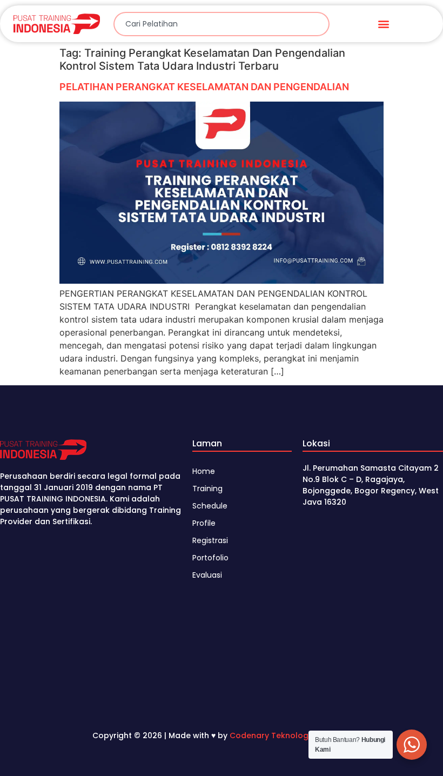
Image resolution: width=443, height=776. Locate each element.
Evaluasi (207, 575)
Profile (204, 523)
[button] (384, 24)
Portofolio (210, 557)
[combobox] (221, 24)
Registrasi (210, 540)
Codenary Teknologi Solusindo (290, 735)
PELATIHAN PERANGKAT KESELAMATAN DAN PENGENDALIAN (204, 86)
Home (203, 471)
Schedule (209, 505)
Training (207, 488)
